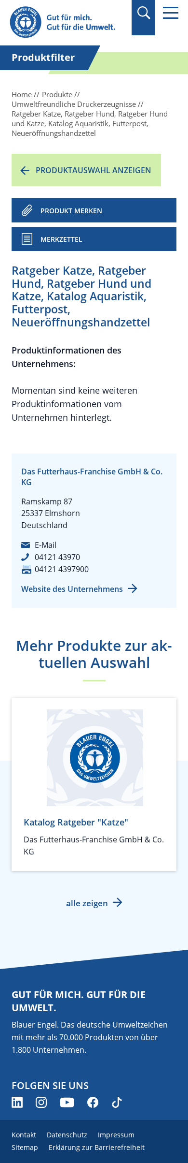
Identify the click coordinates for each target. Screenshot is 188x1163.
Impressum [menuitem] (116, 1134)
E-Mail (45, 545)
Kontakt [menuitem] (24, 1134)
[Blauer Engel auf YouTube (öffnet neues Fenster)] (67, 1102)
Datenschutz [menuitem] (67, 1134)
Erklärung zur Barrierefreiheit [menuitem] (97, 1147)
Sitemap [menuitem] (25, 1147)
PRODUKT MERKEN (71, 210)
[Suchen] (143, 12)
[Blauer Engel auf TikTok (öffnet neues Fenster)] (116, 1102)
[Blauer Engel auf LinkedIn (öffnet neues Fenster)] (17, 1102)
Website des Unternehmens (72, 589)
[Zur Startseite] (67, 22)
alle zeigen (87, 903)
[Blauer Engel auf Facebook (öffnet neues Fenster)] (92, 1102)
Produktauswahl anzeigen (93, 170)
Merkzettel (61, 239)
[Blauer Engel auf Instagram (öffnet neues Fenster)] (41, 1102)
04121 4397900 (62, 569)
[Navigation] (170, 12)
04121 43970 (57, 557)
